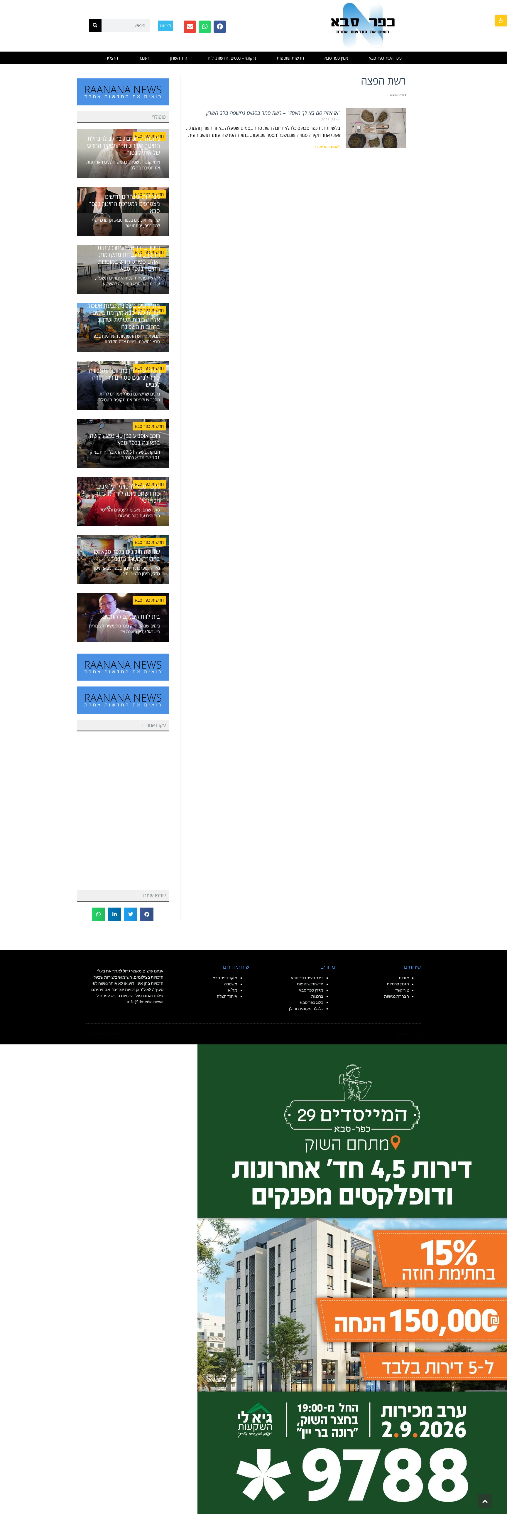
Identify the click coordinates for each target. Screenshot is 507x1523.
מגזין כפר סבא (336, 58)
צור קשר (402, 990)
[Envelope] (190, 27)
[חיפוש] (95, 25)
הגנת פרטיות (398, 984)
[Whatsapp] (205, 27)
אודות (404, 977)
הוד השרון (178, 58)
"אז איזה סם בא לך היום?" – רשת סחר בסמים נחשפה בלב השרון (273, 112)
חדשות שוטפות (290, 58)
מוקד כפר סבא (224, 977)
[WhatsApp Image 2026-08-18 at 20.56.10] (352, 1279)
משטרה (230, 984)
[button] (501, 20)
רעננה (143, 58)
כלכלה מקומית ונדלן (306, 1008)
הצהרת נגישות (396, 996)
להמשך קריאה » (327, 146)
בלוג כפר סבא (311, 1002)
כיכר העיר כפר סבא (385, 58)
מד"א (232, 990)
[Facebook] (220, 27)
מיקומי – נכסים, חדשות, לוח (232, 58)
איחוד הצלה (227, 996)
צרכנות (317, 996)
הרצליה (111, 58)
